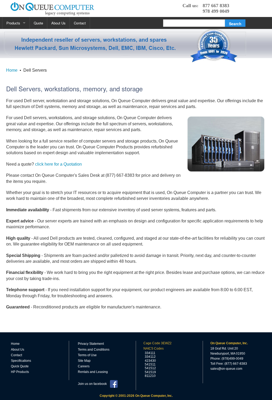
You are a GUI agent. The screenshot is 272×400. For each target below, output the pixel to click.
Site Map (84, 361)
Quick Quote (20, 366)
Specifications (21, 361)
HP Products (20, 372)
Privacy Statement (91, 344)
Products (13, 22)
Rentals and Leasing (93, 372)
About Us (58, 22)
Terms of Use (87, 355)
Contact (80, 22)
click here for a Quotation (58, 164)
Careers (84, 366)
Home (12, 70)
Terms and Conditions (93, 349)
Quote (38, 22)
